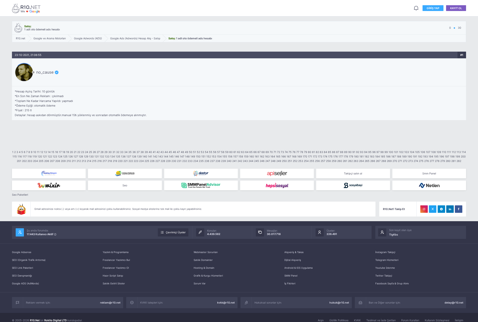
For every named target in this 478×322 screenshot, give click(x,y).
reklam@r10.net (110, 302)
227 (157, 160)
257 (323, 160)
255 (311, 160)
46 (174, 152)
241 (234, 160)
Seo (124, 185)
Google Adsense (21, 252)
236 (206, 160)
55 (210, 152)
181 (361, 156)
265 (367, 160)
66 (255, 152)
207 (52, 160)
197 (447, 156)
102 (401, 152)
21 (75, 152)
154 (219, 156)
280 (448, 160)
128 (81, 156)
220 (120, 160)
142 (155, 156)
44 (166, 152)
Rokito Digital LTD (55, 320)
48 (182, 152)
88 (341, 152)
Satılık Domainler (203, 259)
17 (60, 152)
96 (374, 152)
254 (306, 160)
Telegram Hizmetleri (386, 259)
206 (46, 160)
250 (284, 160)
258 (328, 160)
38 (142, 152)
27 (98, 152)
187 (393, 156)
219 (115, 160)
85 (329, 152)
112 (454, 152)
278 (437, 160)
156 (230, 156)
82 (317, 152)
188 (399, 156)
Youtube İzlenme (385, 267)
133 (107, 156)
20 (71, 152)
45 (170, 152)
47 (178, 152)
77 (297, 152)
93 (361, 152)
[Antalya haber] (125, 173)
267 (378, 160)
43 (162, 152)
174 (325, 156)
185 (383, 156)
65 (251, 152)
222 (130, 160)
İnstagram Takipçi (385, 252)
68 (263, 152)
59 (227, 152)
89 (345, 152)
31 (113, 152)
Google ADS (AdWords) (25, 283)
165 (278, 156)
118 (29, 156)
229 (168, 160)
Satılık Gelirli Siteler (114, 283)
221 (125, 160)
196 (441, 156)
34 (126, 152)
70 (271, 152)
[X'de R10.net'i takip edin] (432, 209)
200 (463, 156)
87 (337, 152)
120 (40, 156)
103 (406, 152)
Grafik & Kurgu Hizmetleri (208, 275)
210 (68, 160)
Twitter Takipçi (383, 275)
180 (356, 156)
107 (428, 152)
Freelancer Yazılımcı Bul (116, 259)
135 (118, 156)
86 (333, 152)
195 (436, 156)
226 (152, 160)
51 (194, 152)
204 (35, 160)
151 (203, 156)
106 (422, 152)
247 (267, 160)
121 (45, 156)
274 (416, 160)
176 (335, 156)
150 (198, 156)
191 (415, 156)
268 (383, 160)
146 (176, 156)
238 (217, 160)
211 (74, 160)
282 (459, 160)
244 (251, 160)
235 (201, 160)
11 (38, 152)
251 (290, 160)
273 (410, 160)
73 (282, 152)
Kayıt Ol (456, 8)
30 (110, 152)
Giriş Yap (433, 8)
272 (405, 160)
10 (34, 152)
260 (339, 160)
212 (79, 160)
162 (262, 156)
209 (63, 160)
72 (278, 152)
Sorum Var (200, 283)
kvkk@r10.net (226, 302)
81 (313, 152)
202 (24, 160)
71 (275, 152)
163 (267, 156)
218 (110, 160)
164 (272, 156)
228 (163, 160)
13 (45, 152)
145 (171, 156)
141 (150, 156)
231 (179, 160)
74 (286, 152)
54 (206, 152)
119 (34, 156)
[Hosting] (49, 173)
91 (353, 152)
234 (195, 160)
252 (295, 160)
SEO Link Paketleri (22, 267)
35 (130, 152)
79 (305, 152)
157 (235, 156)
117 (25, 156)
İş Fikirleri (289, 283)
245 (256, 160)
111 (449, 152)
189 (404, 156)
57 (218, 152)
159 (246, 156)
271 (400, 160)
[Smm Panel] (277, 173)
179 (351, 156)
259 (334, 160)
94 (365, 152)
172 (315, 156)
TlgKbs (393, 234)
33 (121, 152)
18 (63, 152)
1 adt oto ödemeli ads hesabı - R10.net (27, 8)
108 (433, 152)
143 (160, 156)
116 (20, 156)
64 (247, 152)
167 (289, 156)
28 (102, 152)
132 (102, 156)
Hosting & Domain (204, 267)
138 (134, 156)
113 (459, 152)
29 (106, 152)
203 (29, 160)
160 (251, 156)
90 (350, 152)
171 (310, 156)
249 (278, 160)
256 (317, 160)
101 (396, 152)
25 (90, 152)
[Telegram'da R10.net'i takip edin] (441, 209)
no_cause (45, 72)
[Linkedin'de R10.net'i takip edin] (450, 209)
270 (394, 160)
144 (166, 156)
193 (425, 156)
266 (372, 160)
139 (139, 156)
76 (294, 152)
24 (86, 152)
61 (234, 152)
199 (457, 156)
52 (198, 152)
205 (41, 160)
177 (341, 156)
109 (439, 152)
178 (346, 156)
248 (273, 160)
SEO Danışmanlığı (22, 275)
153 (214, 156)
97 (378, 152)
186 (388, 156)
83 (321, 152)
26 (94, 152)
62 (238, 152)
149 (192, 156)
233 (190, 160)
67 (259, 152)
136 (123, 156)
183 (372, 156)
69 (267, 152)
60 (231, 152)
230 (173, 160)
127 (76, 156)
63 (242, 152)
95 (370, 152)
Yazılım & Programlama (115, 252)
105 (417, 152)
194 (431, 156)
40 (150, 152)
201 (19, 160)
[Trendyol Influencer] (49, 185)
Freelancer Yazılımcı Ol (116, 267)
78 (301, 152)
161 (257, 156)
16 (56, 152)
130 (91, 156)
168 (294, 156)
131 (96, 156)
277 (432, 160)
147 (182, 156)
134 (112, 156)
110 (444, 152)
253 (300, 160)
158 (240, 156)
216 (99, 160)
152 (208, 156)
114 (464, 152)
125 (65, 156)
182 (366, 156)
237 (212, 160)
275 (421, 160)
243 (245, 160)
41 (154, 152)
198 (452, 156)
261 (345, 160)
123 (55, 156)
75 (290, 152)
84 (325, 152)
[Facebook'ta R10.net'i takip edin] (458, 209)
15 (52, 152)
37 (138, 152)
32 (117, 152)
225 (147, 160)
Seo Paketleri (20, 194)
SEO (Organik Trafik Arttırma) (29, 259)
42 (158, 152)
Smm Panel (429, 173)
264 (361, 160)
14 (49, 152)
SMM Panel (290, 275)
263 (355, 160)
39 (146, 152)
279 (442, 160)
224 (141, 160)
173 (320, 156)
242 (240, 160)
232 (184, 160)
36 (134, 152)
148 (187, 156)
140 (144, 156)
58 (222, 152)
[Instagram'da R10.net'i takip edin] (424, 209)
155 (224, 156)
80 (309, 152)
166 (283, 156)
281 (453, 160)
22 (78, 152)
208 (57, 160)
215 (94, 160)
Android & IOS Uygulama (298, 267)
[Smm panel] (201, 185)
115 (15, 156)
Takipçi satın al (353, 173)
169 (299, 156)
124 (60, 156)
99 (386, 152)
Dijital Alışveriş (292, 259)
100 (391, 152)
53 (202, 152)
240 (229, 160)
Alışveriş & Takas (294, 252)
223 (136, 160)
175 (330, 156)
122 (50, 156)
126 (70, 156)
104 (412, 152)
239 (223, 160)
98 (382, 152)
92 (357, 152)
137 (128, 156)
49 (186, 152)
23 (82, 152)
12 (41, 152)
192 (420, 156)
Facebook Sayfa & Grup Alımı (392, 283)
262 (350, 160)
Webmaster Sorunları (206, 252)
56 (214, 152)
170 (305, 156)
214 (89, 160)
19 (67, 152)
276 (426, 160)
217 (105, 160)
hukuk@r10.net (339, 302)
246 (262, 160)
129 (86, 156)
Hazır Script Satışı (113, 275)
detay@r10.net (454, 302)
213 (84, 160)
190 (409, 156)
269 (389, 160)
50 (190, 152)
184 (377, 156)
